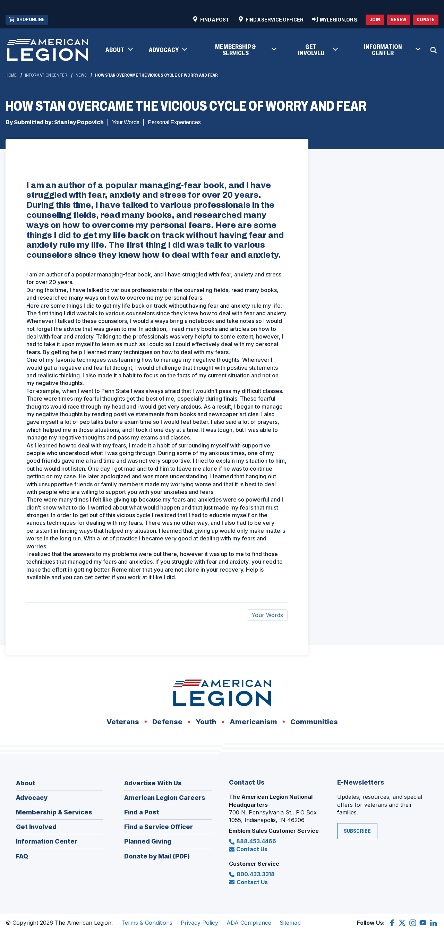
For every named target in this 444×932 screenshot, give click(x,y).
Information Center (46, 75)
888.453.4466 (256, 841)
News (81, 75)
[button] (119, 50)
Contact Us (251, 849)
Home (11, 75)
